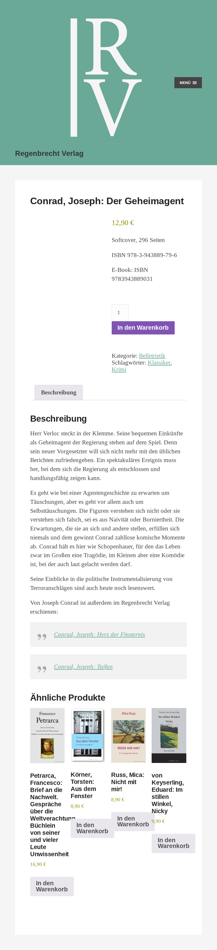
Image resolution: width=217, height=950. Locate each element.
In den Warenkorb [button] (52, 886)
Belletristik (152, 355)
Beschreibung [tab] (58, 392)
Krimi (119, 369)
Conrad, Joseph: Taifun (83, 666)
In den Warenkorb (143, 327)
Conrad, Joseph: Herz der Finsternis (99, 634)
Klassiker (159, 362)
